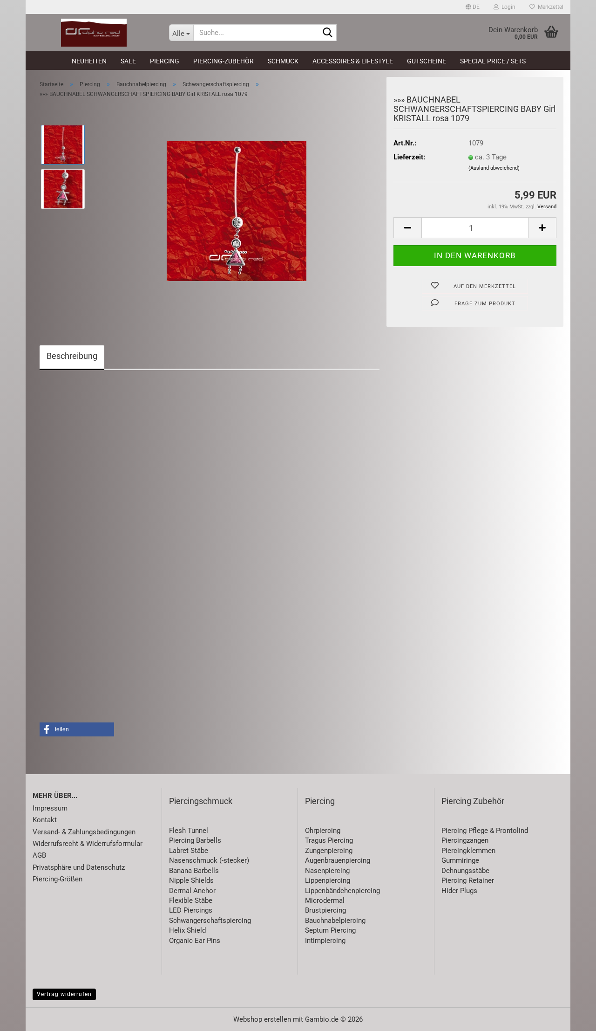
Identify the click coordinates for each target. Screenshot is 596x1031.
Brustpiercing (325, 910)
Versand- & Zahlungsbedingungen (84, 832)
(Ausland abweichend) (494, 168)
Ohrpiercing (322, 830)
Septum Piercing (330, 930)
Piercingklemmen (468, 850)
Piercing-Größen (57, 879)
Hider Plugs (459, 891)
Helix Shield (187, 930)
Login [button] (507, 7)
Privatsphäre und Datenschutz (79, 867)
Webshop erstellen (262, 1019)
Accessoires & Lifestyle (352, 61)
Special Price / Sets (493, 61)
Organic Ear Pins (194, 940)
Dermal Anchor (192, 891)
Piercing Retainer (467, 880)
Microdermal (325, 900)
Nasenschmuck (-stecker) (209, 860)
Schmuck (283, 61)
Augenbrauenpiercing (337, 860)
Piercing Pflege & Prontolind (484, 830)
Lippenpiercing (327, 880)
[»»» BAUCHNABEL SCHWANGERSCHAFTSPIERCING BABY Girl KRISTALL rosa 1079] (236, 210)
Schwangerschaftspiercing (210, 920)
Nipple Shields (191, 880)
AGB (39, 855)
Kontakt (45, 820)
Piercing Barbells (195, 840)
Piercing (164, 61)
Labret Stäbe (188, 850)
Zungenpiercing (328, 850)
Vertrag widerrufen (64, 994)
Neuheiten (89, 61)
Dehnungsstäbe (465, 870)
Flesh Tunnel (188, 830)
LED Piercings (190, 910)
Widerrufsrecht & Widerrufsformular (87, 843)
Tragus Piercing (329, 840)
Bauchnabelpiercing (335, 920)
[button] (473, 7)
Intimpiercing (325, 940)
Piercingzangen (464, 840)
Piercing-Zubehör (223, 61)
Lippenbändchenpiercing (342, 891)
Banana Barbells (194, 870)
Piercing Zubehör (472, 801)
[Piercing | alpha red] (94, 32)
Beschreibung (72, 356)
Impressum (50, 808)
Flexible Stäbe (190, 900)
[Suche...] (328, 33)
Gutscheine (426, 61)
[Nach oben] (570, 1017)
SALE (128, 61)
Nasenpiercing (327, 870)
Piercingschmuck (200, 801)
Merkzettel (549, 7)
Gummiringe (460, 860)
